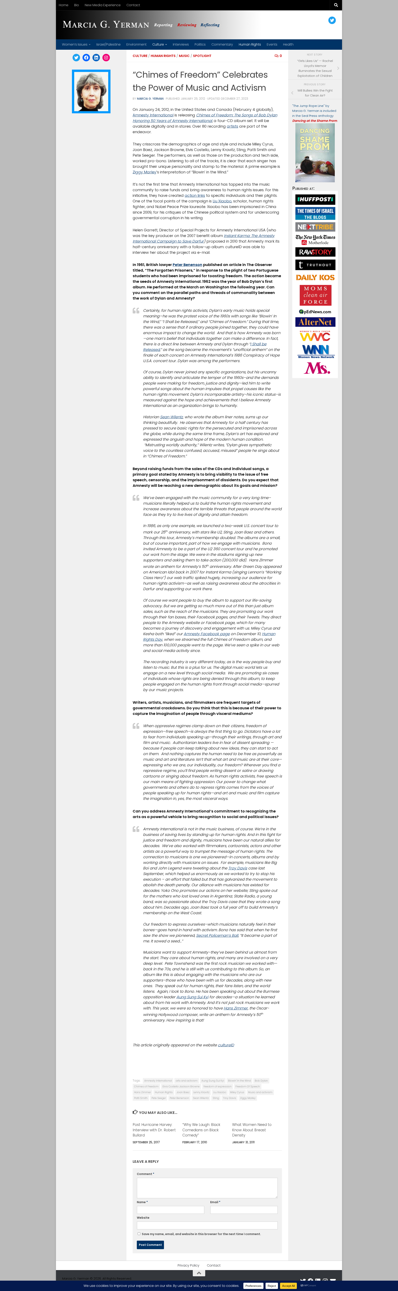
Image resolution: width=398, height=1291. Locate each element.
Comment (145, 1174)
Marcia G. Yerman (150, 99)
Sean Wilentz (171, 416)
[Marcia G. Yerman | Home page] (142, 25)
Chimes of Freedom (146, 1086)
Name (142, 1202)
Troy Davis (237, 868)
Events (272, 44)
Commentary (222, 44)
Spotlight (202, 55)
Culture (158, 44)
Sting (216, 1098)
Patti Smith (141, 1098)
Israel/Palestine (108, 44)
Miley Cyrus (237, 1092)
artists (232, 126)
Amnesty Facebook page (207, 633)
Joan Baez (183, 1092)
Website (143, 1218)
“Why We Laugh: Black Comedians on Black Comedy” (201, 1130)
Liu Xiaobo (222, 201)
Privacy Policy (188, 1265)
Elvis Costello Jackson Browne (181, 1086)
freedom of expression (218, 1086)
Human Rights (250, 44)
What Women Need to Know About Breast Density (252, 1130)
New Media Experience (103, 5)
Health (288, 44)
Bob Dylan (261, 1080)
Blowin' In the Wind (239, 1080)
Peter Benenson (187, 264)
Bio (76, 5)
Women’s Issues (74, 44)
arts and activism (187, 1080)
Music (184, 55)
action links (195, 195)
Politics (200, 44)
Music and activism (260, 1092)
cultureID (226, 1045)
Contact (133, 5)
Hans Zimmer (236, 1008)
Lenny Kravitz (201, 1092)
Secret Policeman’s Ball (217, 935)
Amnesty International (153, 115)
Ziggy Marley (144, 172)
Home (63, 5)
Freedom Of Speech (247, 1086)
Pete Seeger (159, 1098)
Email (215, 1202)
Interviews (181, 44)
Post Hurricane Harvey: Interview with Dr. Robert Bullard (154, 1130)
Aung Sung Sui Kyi (192, 997)
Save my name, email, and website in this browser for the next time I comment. (201, 1234)
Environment (136, 44)
